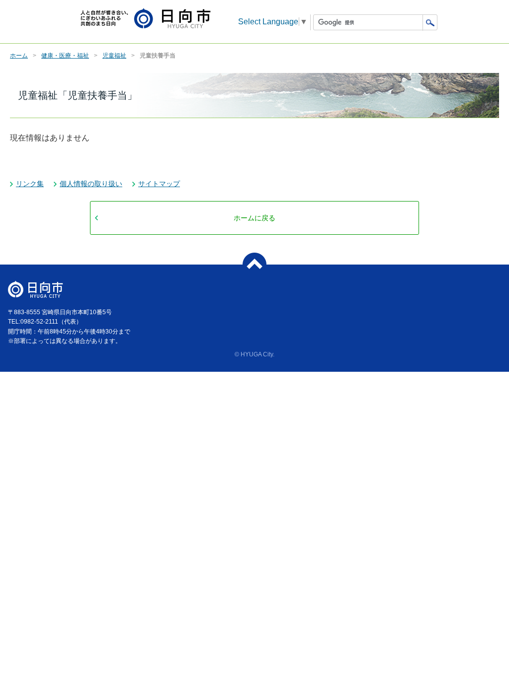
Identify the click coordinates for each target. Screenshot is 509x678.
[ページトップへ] (254, 264)
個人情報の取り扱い (91, 184)
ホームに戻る (254, 218)
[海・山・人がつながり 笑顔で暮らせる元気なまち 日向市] (146, 19)
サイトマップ (159, 184)
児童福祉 (114, 55)
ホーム (19, 55)
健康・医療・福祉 (65, 55)
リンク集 (30, 184)
